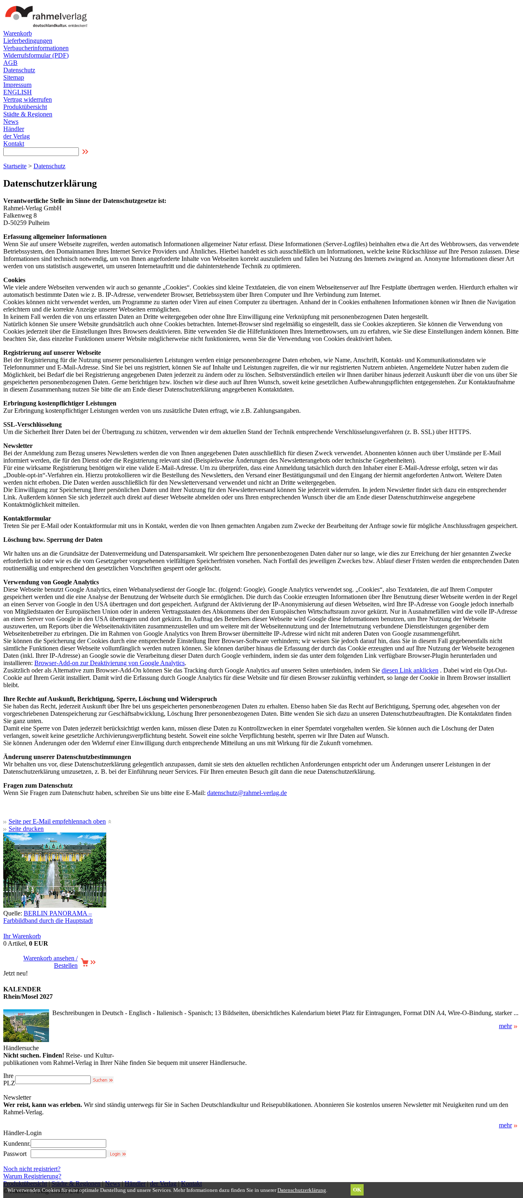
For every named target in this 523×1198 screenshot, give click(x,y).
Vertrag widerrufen (27, 99)
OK (357, 1190)
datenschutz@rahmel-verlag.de (247, 792)
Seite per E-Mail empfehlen (44, 821)
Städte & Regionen (27, 114)
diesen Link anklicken (410, 670)
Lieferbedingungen (27, 40)
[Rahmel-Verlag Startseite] (48, 27)
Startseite (15, 166)
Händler (13, 128)
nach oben (92, 821)
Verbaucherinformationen (36, 48)
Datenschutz (19, 70)
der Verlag (16, 136)
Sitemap (13, 77)
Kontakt (13, 143)
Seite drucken (26, 828)
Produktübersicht (25, 106)
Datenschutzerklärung (301, 1190)
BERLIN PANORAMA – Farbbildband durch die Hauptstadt (48, 917)
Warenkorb (17, 33)
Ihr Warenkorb (22, 936)
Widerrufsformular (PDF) (36, 55)
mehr (505, 1025)
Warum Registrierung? (32, 1176)
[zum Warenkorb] (88, 964)
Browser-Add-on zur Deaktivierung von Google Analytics (109, 662)
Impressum (17, 84)
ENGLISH (17, 92)
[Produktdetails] (26, 1039)
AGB (10, 62)
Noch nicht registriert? (31, 1168)
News (10, 121)
